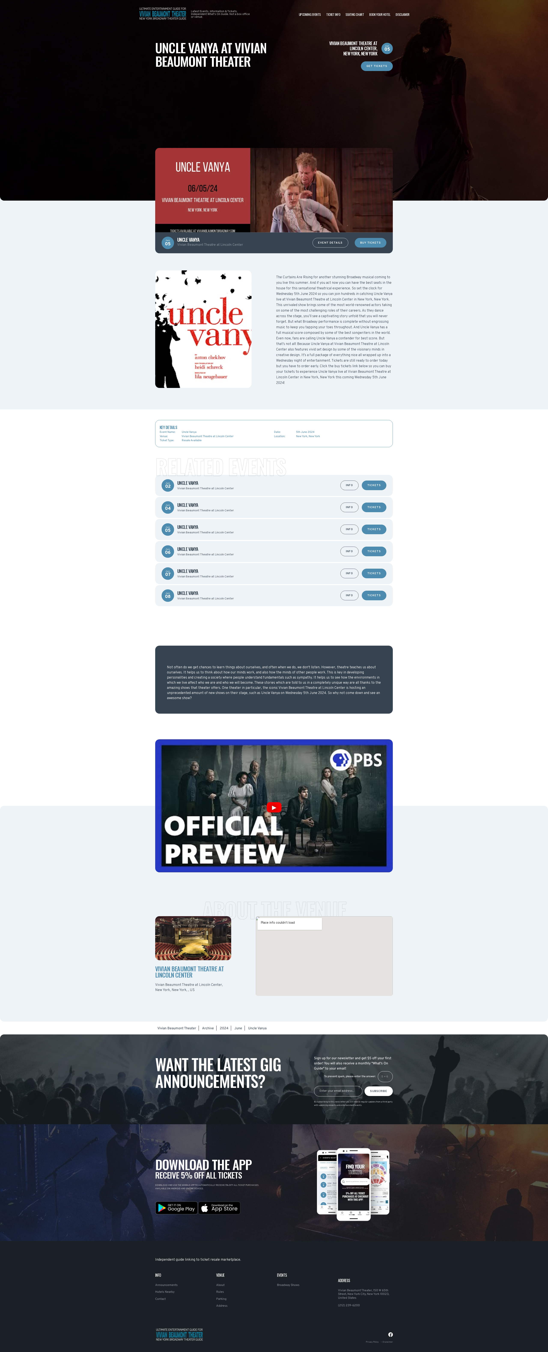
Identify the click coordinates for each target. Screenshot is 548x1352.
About (220, 1285)
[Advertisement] (274, 101)
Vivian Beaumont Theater (176, 1028)
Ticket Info (333, 14)
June (238, 1028)
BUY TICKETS (370, 243)
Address (222, 1306)
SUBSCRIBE (378, 1091)
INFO (349, 485)
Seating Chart (354, 14)
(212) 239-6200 (349, 1305)
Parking (221, 1299)
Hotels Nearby (164, 1292)
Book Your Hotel (379, 14)
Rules (220, 1292)
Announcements (166, 1285)
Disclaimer (403, 14)
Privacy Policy (372, 1342)
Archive (208, 1028)
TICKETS (374, 485)
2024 (224, 1028)
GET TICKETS (376, 66)
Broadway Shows (288, 1285)
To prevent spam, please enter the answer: (350, 1076)
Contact (160, 1299)
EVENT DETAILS (330, 243)
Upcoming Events (310, 14)
